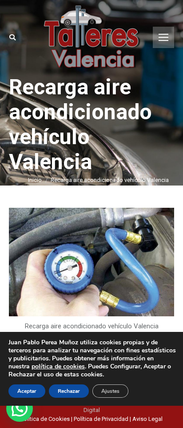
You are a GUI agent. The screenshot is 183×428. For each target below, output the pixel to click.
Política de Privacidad (101, 419)
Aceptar (26, 391)
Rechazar (69, 391)
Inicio (35, 180)
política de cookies (58, 366)
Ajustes (110, 391)
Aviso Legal (147, 419)
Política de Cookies (45, 419)
